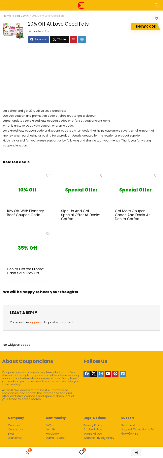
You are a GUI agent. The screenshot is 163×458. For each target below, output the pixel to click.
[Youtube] (108, 374)
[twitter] (93, 374)
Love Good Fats (40, 31)
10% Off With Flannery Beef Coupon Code (25, 213)
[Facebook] (86, 374)
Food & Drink (21, 15)
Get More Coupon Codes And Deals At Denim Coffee (132, 215)
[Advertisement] (81, 77)
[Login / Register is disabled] (136, 452)
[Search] (157, 5)
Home (7, 15)
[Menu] (5, 5)
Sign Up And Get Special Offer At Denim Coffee (81, 215)
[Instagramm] (101, 374)
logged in (36, 322)
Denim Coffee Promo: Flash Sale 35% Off (25, 271)
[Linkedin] (123, 374)
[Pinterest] (115, 374)
